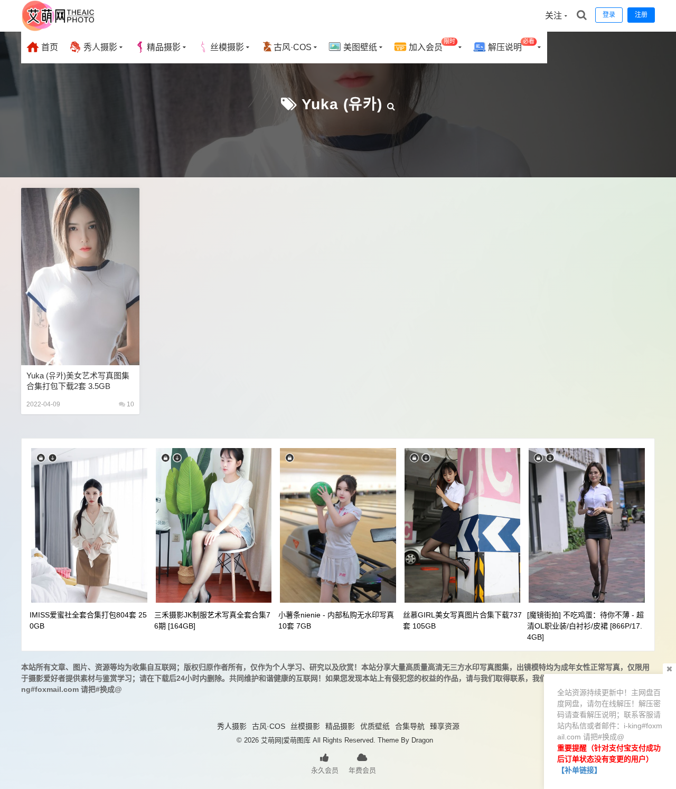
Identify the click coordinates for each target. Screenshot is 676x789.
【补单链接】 (579, 770)
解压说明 (510, 45)
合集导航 (410, 726)
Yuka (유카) (342, 104)
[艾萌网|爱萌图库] (58, 29)
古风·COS (293, 47)
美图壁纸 (359, 47)
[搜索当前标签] (391, 104)
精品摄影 (164, 47)
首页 (48, 47)
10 (129, 404)
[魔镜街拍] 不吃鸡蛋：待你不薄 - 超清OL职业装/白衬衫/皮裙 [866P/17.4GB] (585, 626)
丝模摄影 (227, 47)
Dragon (422, 740)
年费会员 (362, 770)
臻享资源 (444, 726)
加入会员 (431, 45)
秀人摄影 (99, 47)
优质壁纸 (375, 726)
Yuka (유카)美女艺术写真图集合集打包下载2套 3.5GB (77, 381)
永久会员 (325, 770)
